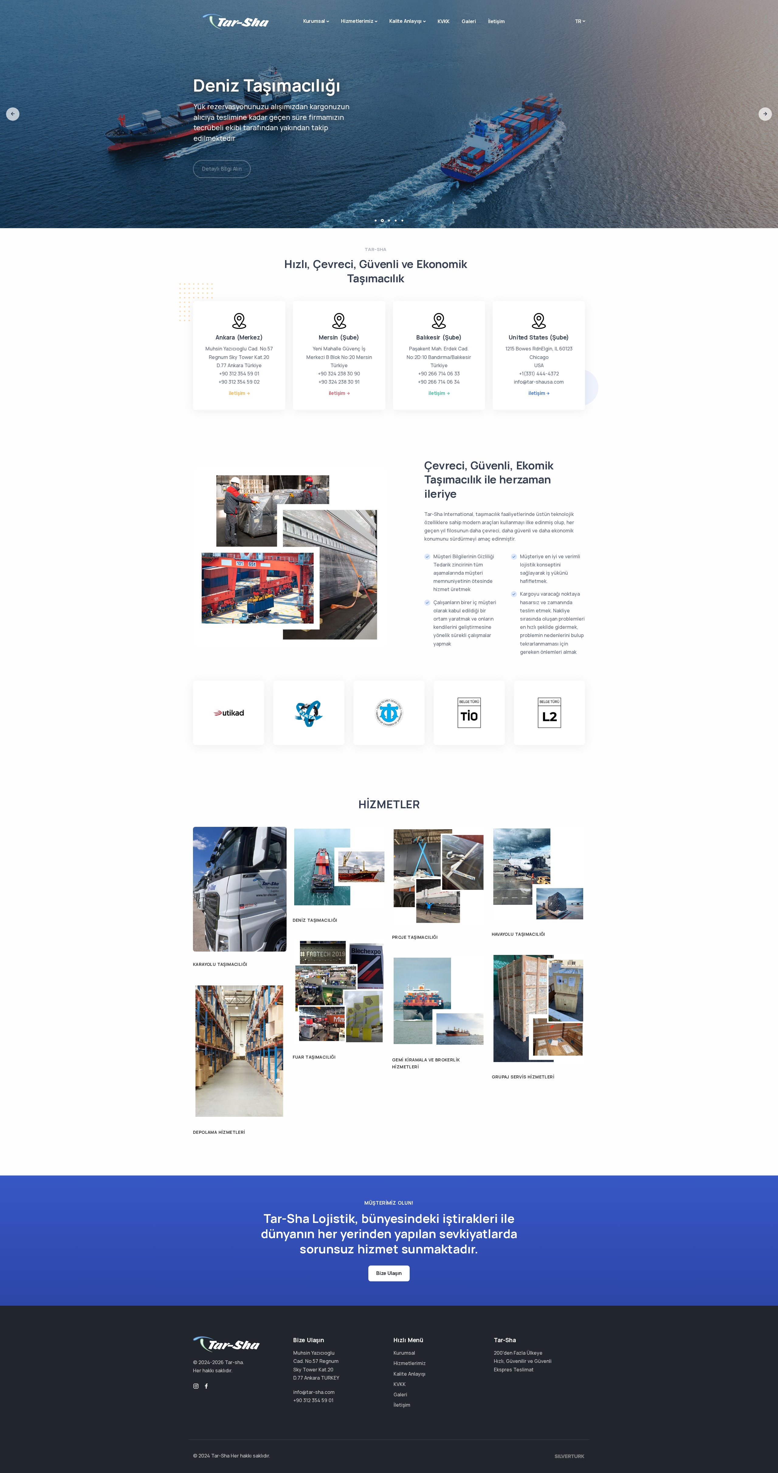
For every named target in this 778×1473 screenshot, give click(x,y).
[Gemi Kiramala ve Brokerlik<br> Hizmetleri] (439, 1001)
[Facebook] (206, 1386)
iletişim (237, 393)
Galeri (469, 21)
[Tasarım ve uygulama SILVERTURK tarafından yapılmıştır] (570, 1455)
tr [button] (578, 21)
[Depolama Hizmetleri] (240, 1050)
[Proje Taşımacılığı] (439, 875)
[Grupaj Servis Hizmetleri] (538, 1008)
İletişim (496, 21)
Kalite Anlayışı (405, 21)
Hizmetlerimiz (357, 21)
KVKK (443, 21)
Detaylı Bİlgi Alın (222, 162)
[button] (12, 114)
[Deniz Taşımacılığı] (339, 866)
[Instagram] (196, 1386)
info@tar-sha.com (314, 1392)
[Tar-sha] (235, 21)
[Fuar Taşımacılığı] (339, 991)
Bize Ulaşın (389, 1273)
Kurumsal (314, 21)
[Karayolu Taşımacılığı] (240, 888)
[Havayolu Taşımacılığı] (538, 873)
